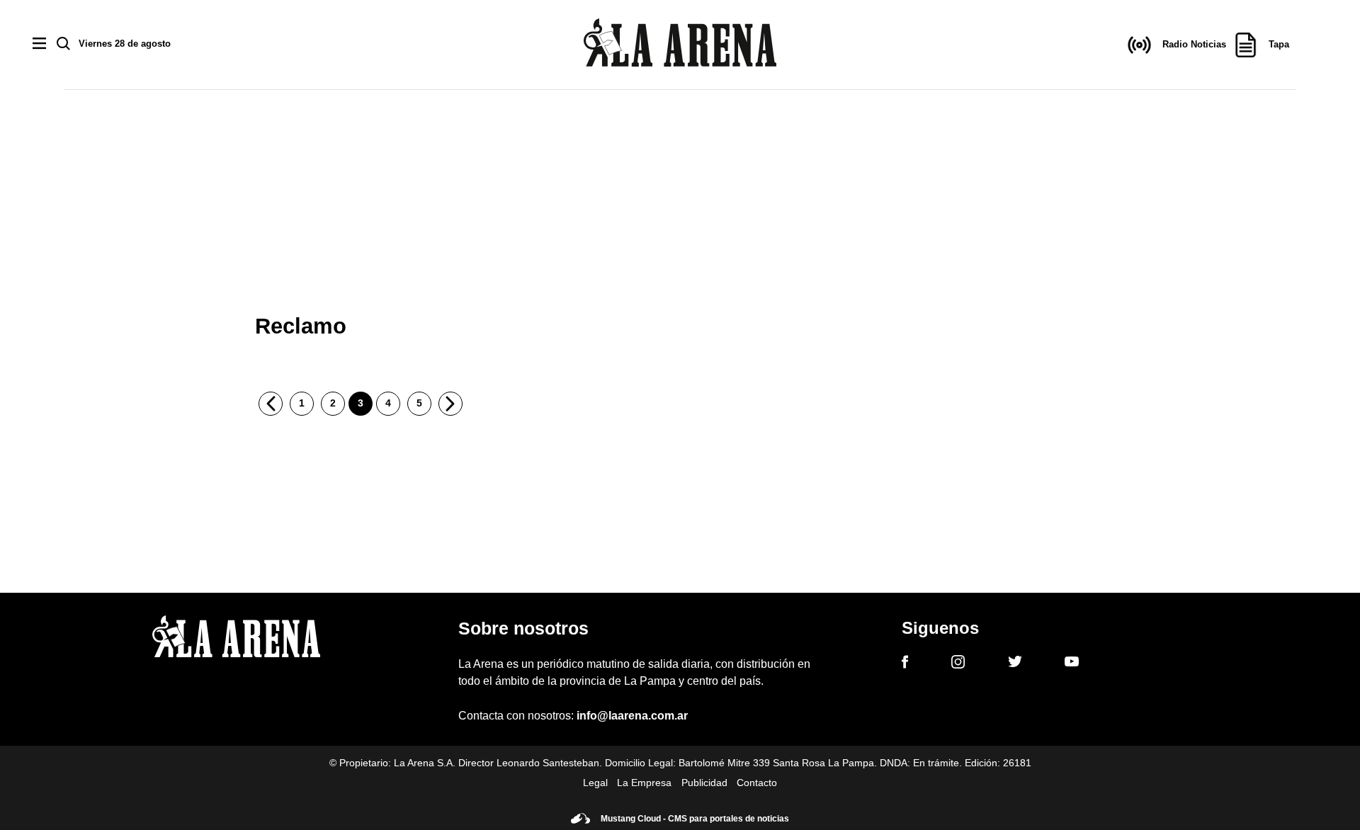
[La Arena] (680, 45)
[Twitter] (1015, 663)
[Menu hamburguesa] (39, 44)
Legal (595, 782)
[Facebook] (905, 664)
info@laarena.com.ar (632, 716)
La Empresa (644, 782)
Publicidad (704, 782)
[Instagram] (958, 664)
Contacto (757, 782)
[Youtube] (1072, 664)
